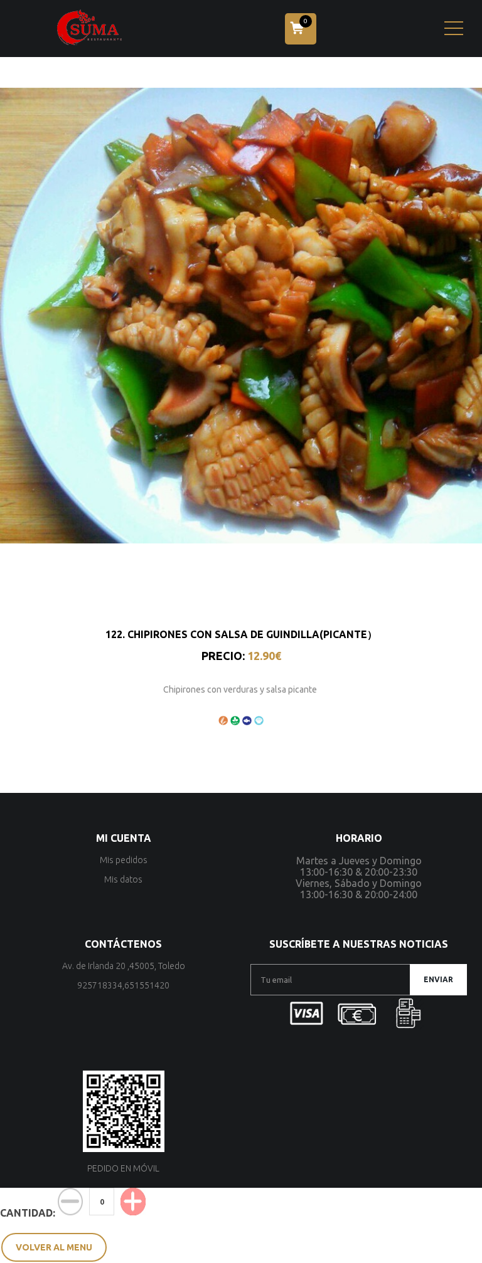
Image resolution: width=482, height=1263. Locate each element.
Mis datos (123, 879)
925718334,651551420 (123, 985)
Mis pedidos (123, 860)
